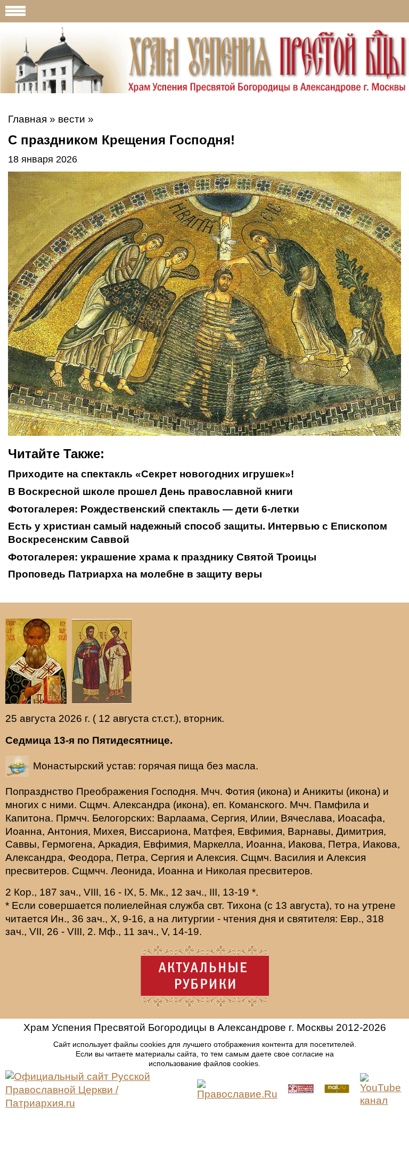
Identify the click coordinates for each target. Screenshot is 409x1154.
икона (274, 791)
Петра (342, 844)
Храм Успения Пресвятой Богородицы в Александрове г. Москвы (178, 1027)
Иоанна (23, 831)
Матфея (212, 831)
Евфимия (260, 831)
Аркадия (118, 844)
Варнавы (309, 831)
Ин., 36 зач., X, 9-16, (98, 918)
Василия (294, 857)
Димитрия (359, 831)
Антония (67, 831)
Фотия (240, 791)
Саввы (21, 844)
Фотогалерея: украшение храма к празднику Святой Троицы (162, 557)
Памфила (337, 804)
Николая (226, 870)
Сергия (228, 818)
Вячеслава (306, 818)
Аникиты (322, 791)
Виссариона (158, 831)
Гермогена (67, 844)
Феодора (89, 857)
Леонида (131, 870)
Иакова (305, 844)
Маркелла (217, 844)
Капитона (28, 818)
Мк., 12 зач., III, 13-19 (199, 892)
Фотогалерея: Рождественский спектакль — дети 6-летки (153, 509)
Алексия (215, 857)
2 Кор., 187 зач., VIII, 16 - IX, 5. (76, 892)
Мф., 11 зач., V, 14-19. (150, 931)
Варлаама (181, 818)
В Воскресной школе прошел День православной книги (150, 491)
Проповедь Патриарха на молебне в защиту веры (135, 574)
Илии (262, 818)
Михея (108, 831)
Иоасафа (360, 818)
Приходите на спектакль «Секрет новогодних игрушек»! (151, 474)
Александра (141, 804)
